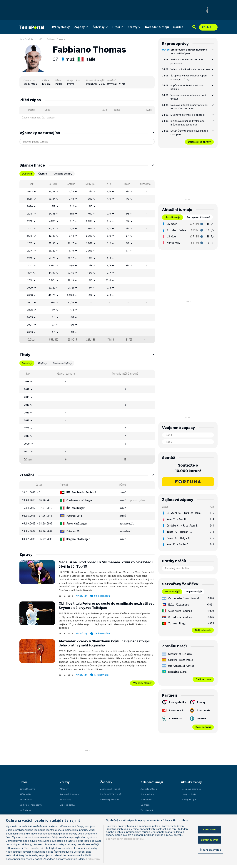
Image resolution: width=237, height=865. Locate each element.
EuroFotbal (175, 718)
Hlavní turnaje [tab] (172, 217)
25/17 (71, 258)
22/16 (52, 302)
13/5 (90, 258)
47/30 (52, 228)
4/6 (109, 295)
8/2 (90, 295)
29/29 (52, 287)
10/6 (90, 272)
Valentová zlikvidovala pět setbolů (190, 69)
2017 (30, 228)
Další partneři (203, 726)
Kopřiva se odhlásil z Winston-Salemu (188, 87)
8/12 (90, 198)
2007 (30, 302)
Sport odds (203, 710)
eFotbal (201, 718)
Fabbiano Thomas (56, 39)
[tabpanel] (87, 261)
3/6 (109, 258)
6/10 (71, 250)
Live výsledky (177, 702)
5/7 (53, 206)
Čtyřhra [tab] (42, 173)
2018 (30, 220)
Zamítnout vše (210, 839)
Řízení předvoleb (210, 849)
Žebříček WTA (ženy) (110, 794)
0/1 (127, 250)
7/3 (127, 228)
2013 (30, 258)
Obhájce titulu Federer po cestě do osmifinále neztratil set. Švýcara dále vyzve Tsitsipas (106, 605)
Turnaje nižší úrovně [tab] (198, 217)
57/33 (52, 243)
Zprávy (132, 27)
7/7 (109, 272)
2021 (30, 198)
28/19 (71, 280)
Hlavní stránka (26, 39)
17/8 (90, 265)
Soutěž (178, 27)
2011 (29, 272)
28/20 (70, 295)
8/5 (127, 213)
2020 (30, 206)
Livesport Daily (188, 794)
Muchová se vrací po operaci (188, 114)
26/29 (52, 250)
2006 (30, 309)
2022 (30, 191)
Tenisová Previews (69, 794)
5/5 (109, 220)
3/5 (90, 206)
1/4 (53, 309)
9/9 (109, 265)
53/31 (52, 280)
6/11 (72, 213)
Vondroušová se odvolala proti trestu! (188, 97)
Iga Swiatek (25, 810)
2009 (30, 287)
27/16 (71, 272)
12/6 (90, 280)
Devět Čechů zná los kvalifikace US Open (189, 132)
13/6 (108, 280)
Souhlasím (209, 829)
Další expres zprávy (199, 141)
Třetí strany (93, 858)
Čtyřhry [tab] (42, 363)
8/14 (71, 235)
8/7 (72, 220)
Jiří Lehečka (25, 794)
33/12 (89, 243)
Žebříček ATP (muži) (110, 789)
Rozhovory (65, 799)
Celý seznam (203, 679)
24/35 (52, 213)
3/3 (127, 265)
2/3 (127, 191)
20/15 (89, 220)
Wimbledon (146, 799)
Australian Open (149, 789)
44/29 (52, 272)
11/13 (71, 191)
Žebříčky (99, 27)
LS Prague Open (189, 799)
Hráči (116, 27)
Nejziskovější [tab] (172, 591)
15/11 (71, 265)
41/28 (52, 258)
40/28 (52, 295)
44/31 (52, 265)
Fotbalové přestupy (191, 789)
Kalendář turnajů (157, 27)
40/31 (52, 220)
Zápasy (79, 27)
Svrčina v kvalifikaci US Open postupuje (187, 61)
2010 (30, 280)
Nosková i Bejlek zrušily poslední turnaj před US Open (189, 106)
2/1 (127, 235)
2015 (30, 243)
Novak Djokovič (27, 789)
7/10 (71, 198)
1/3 (127, 198)
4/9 (109, 198)
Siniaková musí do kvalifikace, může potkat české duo (188, 122)
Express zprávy (67, 805)
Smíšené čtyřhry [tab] (63, 173)
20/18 (89, 250)
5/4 (90, 287)
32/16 (89, 228)
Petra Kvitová (26, 799)
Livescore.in (176, 710)
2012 (30, 265)
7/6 (90, 191)
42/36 (52, 235)
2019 (30, 213)
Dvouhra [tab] (27, 173)
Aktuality (81, 595)
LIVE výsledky (60, 27)
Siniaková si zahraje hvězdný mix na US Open (189, 51)
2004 (30, 324)
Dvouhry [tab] (27, 363)
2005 (30, 317)
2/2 (72, 206)
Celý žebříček (203, 629)
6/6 (109, 191)
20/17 (71, 243)
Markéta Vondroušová (30, 805)
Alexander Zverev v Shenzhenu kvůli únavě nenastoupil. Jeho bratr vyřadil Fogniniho (104, 643)
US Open (145, 805)
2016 (30, 235)
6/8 (109, 235)
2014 (30, 250)
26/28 (52, 191)
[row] (87, 191)
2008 (30, 295)
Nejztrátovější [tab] (194, 591)
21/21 (71, 287)
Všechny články (142, 682)
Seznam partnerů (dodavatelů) (125, 838)
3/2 (109, 243)
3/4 (72, 228)
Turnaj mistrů (147, 810)
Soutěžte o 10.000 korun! (188, 468)
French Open (147, 794)
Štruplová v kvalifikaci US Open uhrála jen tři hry (189, 77)
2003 (30, 332)
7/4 (127, 220)
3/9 (109, 213)
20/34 (52, 198)
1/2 (127, 243)
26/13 (89, 235)
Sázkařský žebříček (109, 799)
